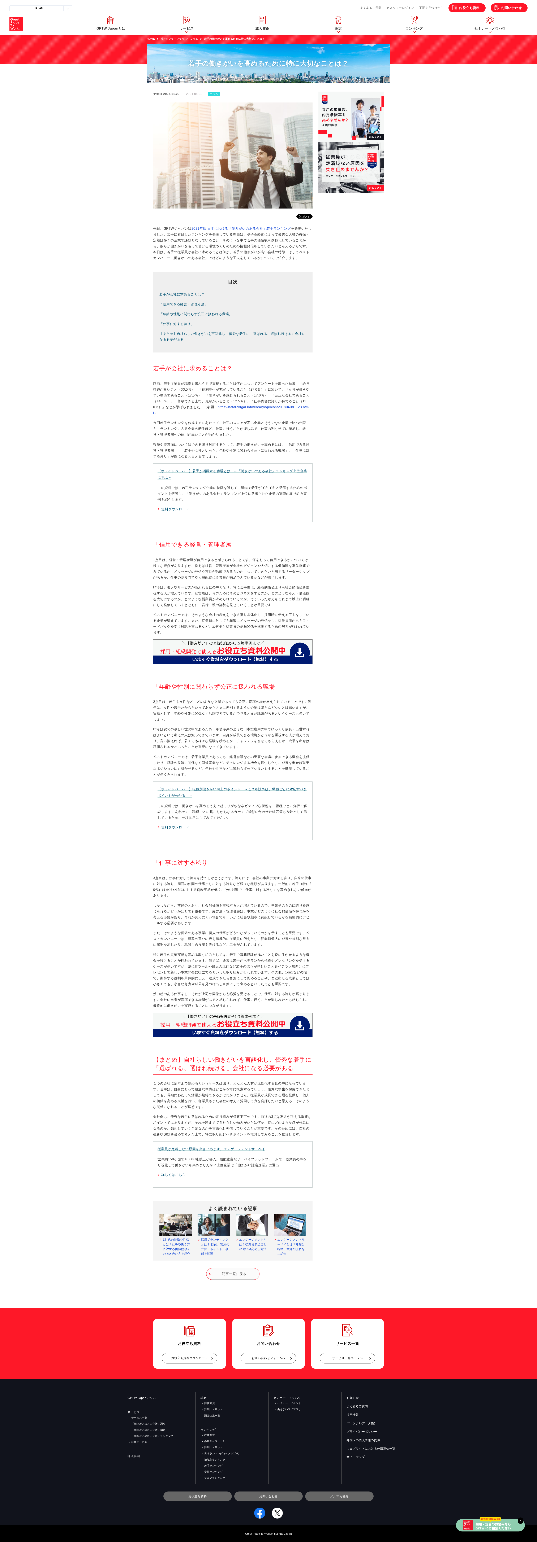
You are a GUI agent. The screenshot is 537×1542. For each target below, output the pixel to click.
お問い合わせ (511, 8)
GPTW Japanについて (143, 1397)
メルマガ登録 (339, 1496)
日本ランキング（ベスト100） (222, 1453)
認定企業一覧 (212, 1415)
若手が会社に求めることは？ (182, 294)
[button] (186, 23)
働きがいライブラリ (172, 38)
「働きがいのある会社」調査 (148, 1423)
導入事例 (134, 1456)
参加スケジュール (214, 1441)
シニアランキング (214, 1477)
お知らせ (353, 1397)
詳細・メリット (213, 1409)
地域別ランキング (214, 1459)
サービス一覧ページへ (347, 1358)
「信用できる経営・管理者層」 (183, 304)
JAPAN (38, 8)
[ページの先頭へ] (528, 1517)
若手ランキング (213, 1465)
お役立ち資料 (469, 8)
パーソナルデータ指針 (362, 1423)
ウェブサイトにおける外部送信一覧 (371, 1448)
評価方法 (209, 1403)
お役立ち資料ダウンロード (189, 1358)
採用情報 (353, 1414)
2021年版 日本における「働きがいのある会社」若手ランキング (241, 228)
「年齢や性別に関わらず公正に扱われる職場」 (195, 314)
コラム (194, 38)
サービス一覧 (139, 1417)
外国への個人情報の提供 (363, 1440)
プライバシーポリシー (362, 1431)
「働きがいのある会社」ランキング (152, 1435)
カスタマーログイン (400, 7)
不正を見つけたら (431, 7)
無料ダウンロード (175, 509)
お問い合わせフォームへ (268, 1358)
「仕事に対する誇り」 (176, 324)
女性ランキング (213, 1471)
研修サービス (139, 1442)
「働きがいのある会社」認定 (148, 1429)
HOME (151, 38)
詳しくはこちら (173, 1175)
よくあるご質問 (371, 7)
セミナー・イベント (289, 1403)
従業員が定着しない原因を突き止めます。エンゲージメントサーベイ (211, 1149)
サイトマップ (356, 1457)
